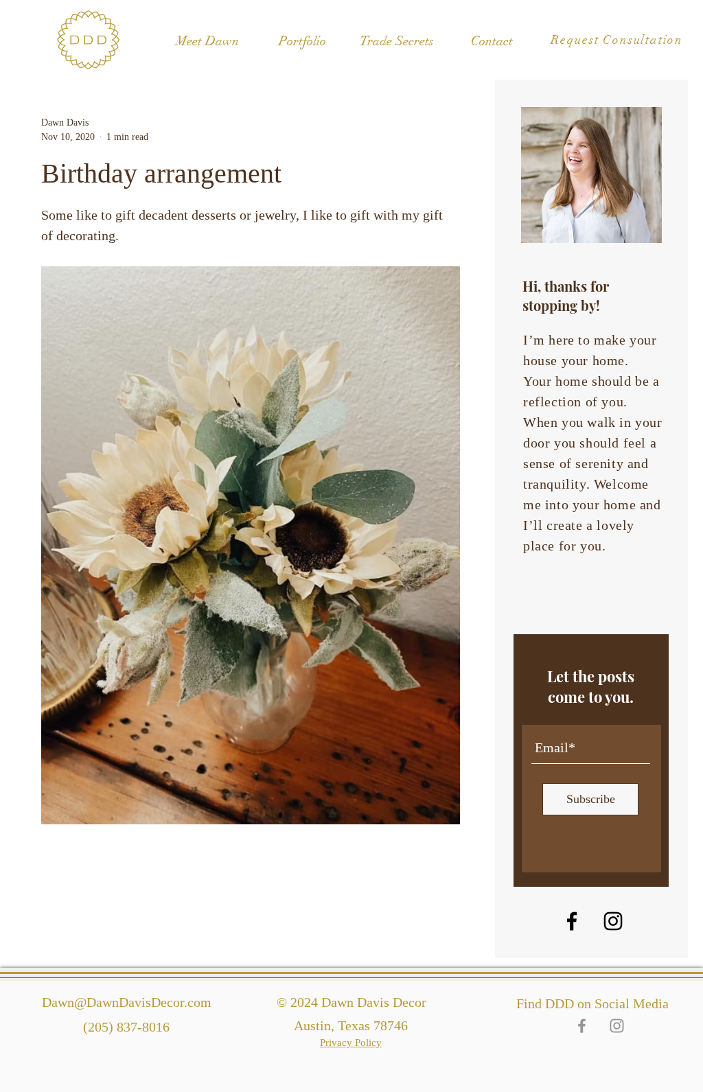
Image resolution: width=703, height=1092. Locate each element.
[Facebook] (572, 921)
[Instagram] (613, 921)
